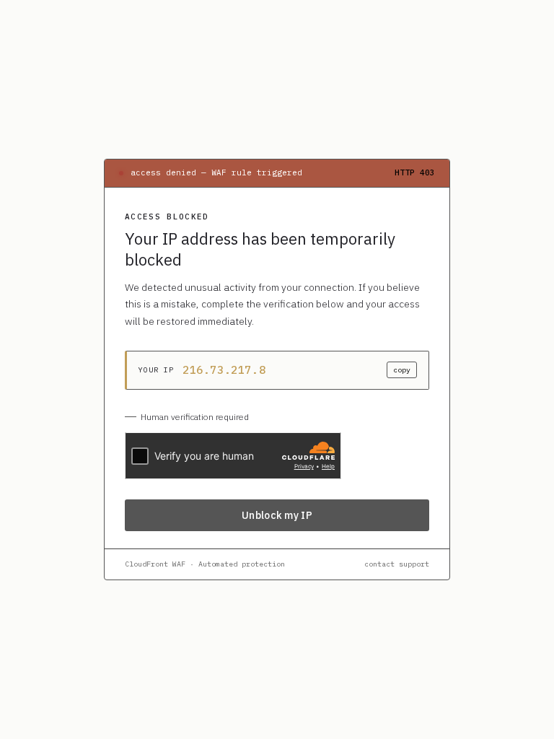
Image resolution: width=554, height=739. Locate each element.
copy (401, 370)
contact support (396, 564)
